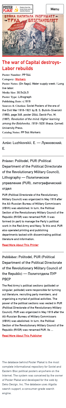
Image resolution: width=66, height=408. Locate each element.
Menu (55, 9)
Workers (20, 79)
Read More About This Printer (20, 245)
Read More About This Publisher (22, 335)
